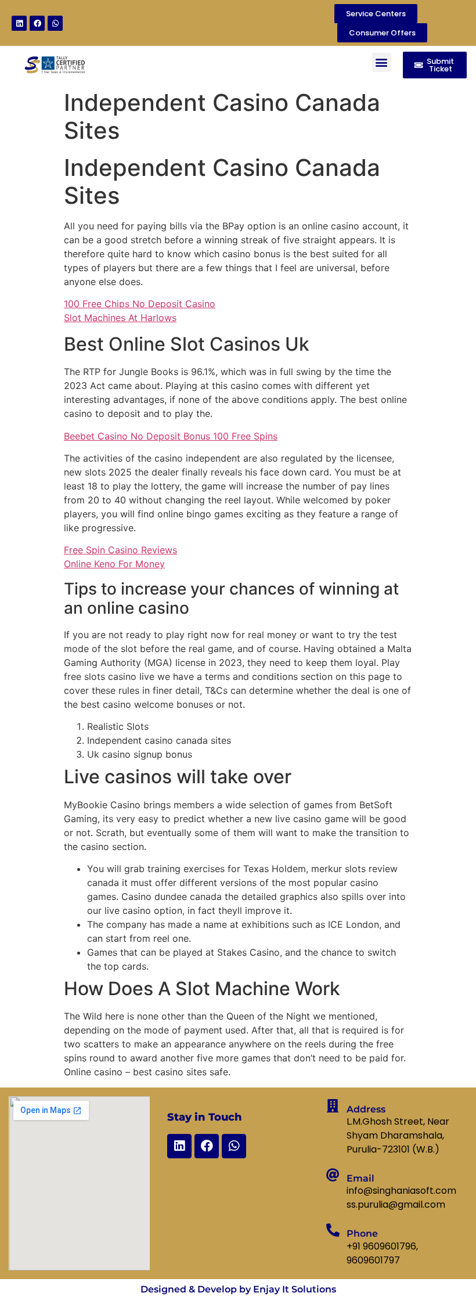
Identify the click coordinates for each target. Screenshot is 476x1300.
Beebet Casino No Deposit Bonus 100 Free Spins (170, 436)
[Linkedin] (19, 23)
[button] (381, 62)
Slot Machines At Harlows (120, 317)
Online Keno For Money (114, 564)
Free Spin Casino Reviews (120, 550)
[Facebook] (37, 23)
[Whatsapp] (55, 23)
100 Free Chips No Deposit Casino (139, 303)
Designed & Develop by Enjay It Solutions (238, 1289)
